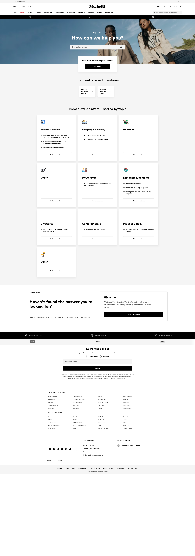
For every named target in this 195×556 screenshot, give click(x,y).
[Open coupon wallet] (158, 6)
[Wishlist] (175, 6)
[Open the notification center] (170, 6)
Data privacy (82, 468)
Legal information (108, 468)
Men (23, 6)
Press (67, 468)
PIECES (75, 420)
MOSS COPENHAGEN (79, 425)
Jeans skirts (101, 405)
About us (59, 468)
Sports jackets (52, 396)
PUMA (124, 422)
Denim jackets (102, 399)
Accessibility (121, 468)
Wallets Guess (77, 402)
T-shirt (100, 408)
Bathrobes (51, 408)
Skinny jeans (51, 399)
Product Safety (133, 468)
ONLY (49, 417)
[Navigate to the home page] (59, 441)
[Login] (164, 6)
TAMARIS (100, 417)
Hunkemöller (52, 422)
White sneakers (127, 396)
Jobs (73, 468)
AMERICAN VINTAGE (54, 425)
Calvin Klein (101, 422)
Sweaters (76, 408)
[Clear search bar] (181, 12)
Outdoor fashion (103, 402)
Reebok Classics (127, 428)
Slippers (50, 402)
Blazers (100, 396)
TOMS (100, 425)
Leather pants (77, 396)
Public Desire (127, 420)
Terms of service (95, 468)
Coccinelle (126, 417)
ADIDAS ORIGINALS (104, 428)
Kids (29, 6)
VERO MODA (52, 428)
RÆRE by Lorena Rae (54, 420)
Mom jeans (76, 405)
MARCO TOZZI (77, 422)
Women (15, 6)
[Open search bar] (154, 12)
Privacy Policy (67, 376)
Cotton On (101, 420)
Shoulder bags (127, 408)
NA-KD (75, 417)
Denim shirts (126, 402)
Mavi (74, 428)
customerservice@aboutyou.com (78, 378)
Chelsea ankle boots (79, 399)
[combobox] (97, 47)
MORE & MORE (127, 425)
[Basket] (181, 6)
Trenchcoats (126, 405)
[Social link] (50, 449)
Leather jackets (53, 405)
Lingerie (125, 399)
